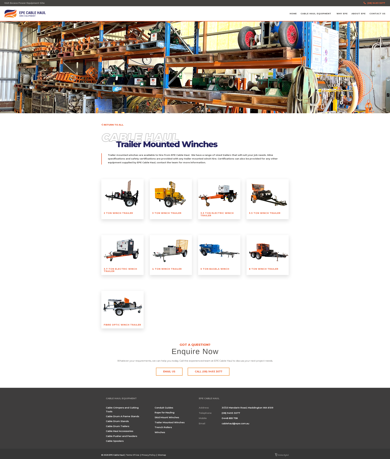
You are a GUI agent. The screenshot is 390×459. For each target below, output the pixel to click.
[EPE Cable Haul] (25, 14)
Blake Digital (282, 455)
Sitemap (162, 455)
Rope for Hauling (164, 412)
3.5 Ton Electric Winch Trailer (217, 214)
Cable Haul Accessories (119, 431)
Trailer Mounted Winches (169, 422)
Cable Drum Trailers (117, 426)
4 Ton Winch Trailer (167, 269)
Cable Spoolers (115, 441)
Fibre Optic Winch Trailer (122, 324)
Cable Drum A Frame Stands (122, 416)
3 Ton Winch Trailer (166, 213)
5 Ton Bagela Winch (214, 269)
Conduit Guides (164, 407)
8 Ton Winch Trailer (263, 269)
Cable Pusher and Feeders (121, 436)
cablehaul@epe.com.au (235, 423)
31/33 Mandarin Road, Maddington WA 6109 (247, 407)
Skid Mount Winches (167, 417)
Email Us (169, 371)
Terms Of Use (132, 455)
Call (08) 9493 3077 (208, 371)
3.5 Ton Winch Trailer (264, 213)
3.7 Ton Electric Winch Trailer (120, 270)
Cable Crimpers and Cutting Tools (122, 409)
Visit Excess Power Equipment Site (24, 3)
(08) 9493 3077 (376, 3)
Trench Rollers (163, 427)
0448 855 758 (230, 418)
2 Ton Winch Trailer (118, 213)
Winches (160, 432)
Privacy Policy (149, 455)
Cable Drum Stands (117, 421)
